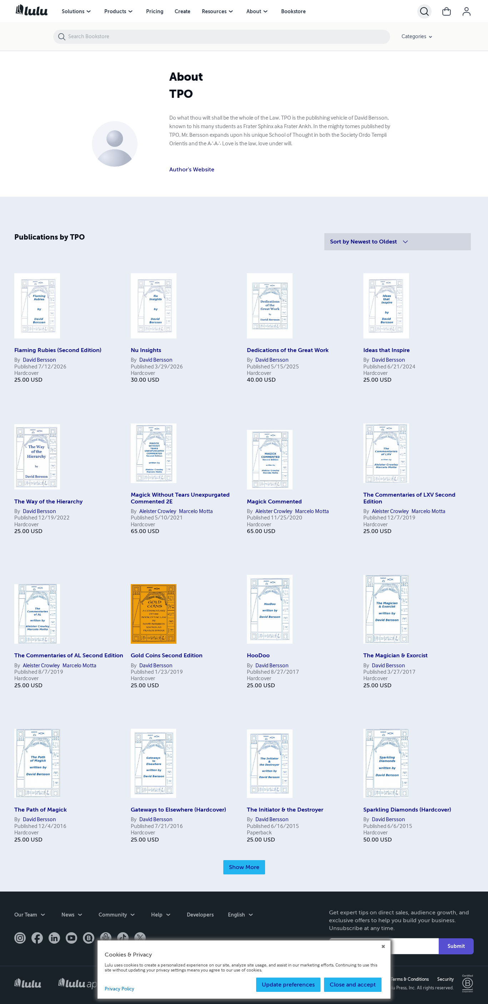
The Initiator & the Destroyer (285, 810)
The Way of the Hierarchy (48, 501)
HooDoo (258, 655)
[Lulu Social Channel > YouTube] (71, 938)
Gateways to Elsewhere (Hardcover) (178, 810)
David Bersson (42, 360)
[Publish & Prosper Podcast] (105, 938)
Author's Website (191, 169)
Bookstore (293, 11)
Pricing (154, 11)
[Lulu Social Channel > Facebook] (37, 938)
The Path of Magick (40, 810)
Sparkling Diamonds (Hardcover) (407, 810)
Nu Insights (146, 350)
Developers (200, 915)
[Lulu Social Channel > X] (140, 938)
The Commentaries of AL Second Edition (68, 655)
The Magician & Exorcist (395, 655)
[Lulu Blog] (88, 938)
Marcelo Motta (203, 511)
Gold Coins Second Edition (167, 655)
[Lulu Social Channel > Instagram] (20, 938)
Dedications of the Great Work (288, 350)
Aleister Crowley (161, 511)
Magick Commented (274, 501)
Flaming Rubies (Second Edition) (57, 350)
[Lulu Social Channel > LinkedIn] (54, 938)
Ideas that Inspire (386, 350)
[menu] (88, 11)
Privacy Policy (119, 989)
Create (182, 11)
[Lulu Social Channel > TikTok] (123, 938)
